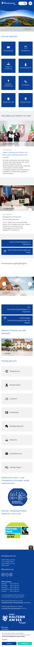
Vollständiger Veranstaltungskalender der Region (20, 321)
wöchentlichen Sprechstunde (10, 608)
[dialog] (17, 639)
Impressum (5, 629)
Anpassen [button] (4, 639)
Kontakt (5, 627)
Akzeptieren (24, 643)
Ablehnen (9, 643)
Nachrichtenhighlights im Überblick (20, 243)
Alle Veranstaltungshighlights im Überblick (18, 309)
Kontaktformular (8, 569)
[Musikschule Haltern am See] (17, 497)
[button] (30, 210)
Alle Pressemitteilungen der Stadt (19, 252)
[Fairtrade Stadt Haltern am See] (17, 530)
